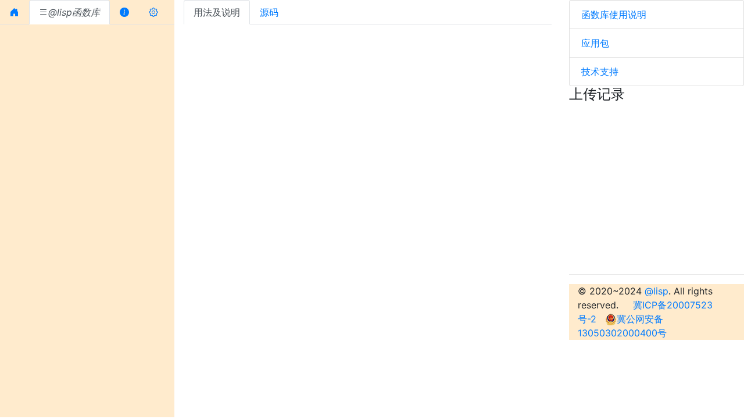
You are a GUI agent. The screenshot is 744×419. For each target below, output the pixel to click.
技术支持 (599, 71)
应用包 (595, 43)
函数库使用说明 (613, 14)
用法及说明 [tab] (217, 12)
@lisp (656, 291)
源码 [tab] (269, 12)
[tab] (14, 12)
